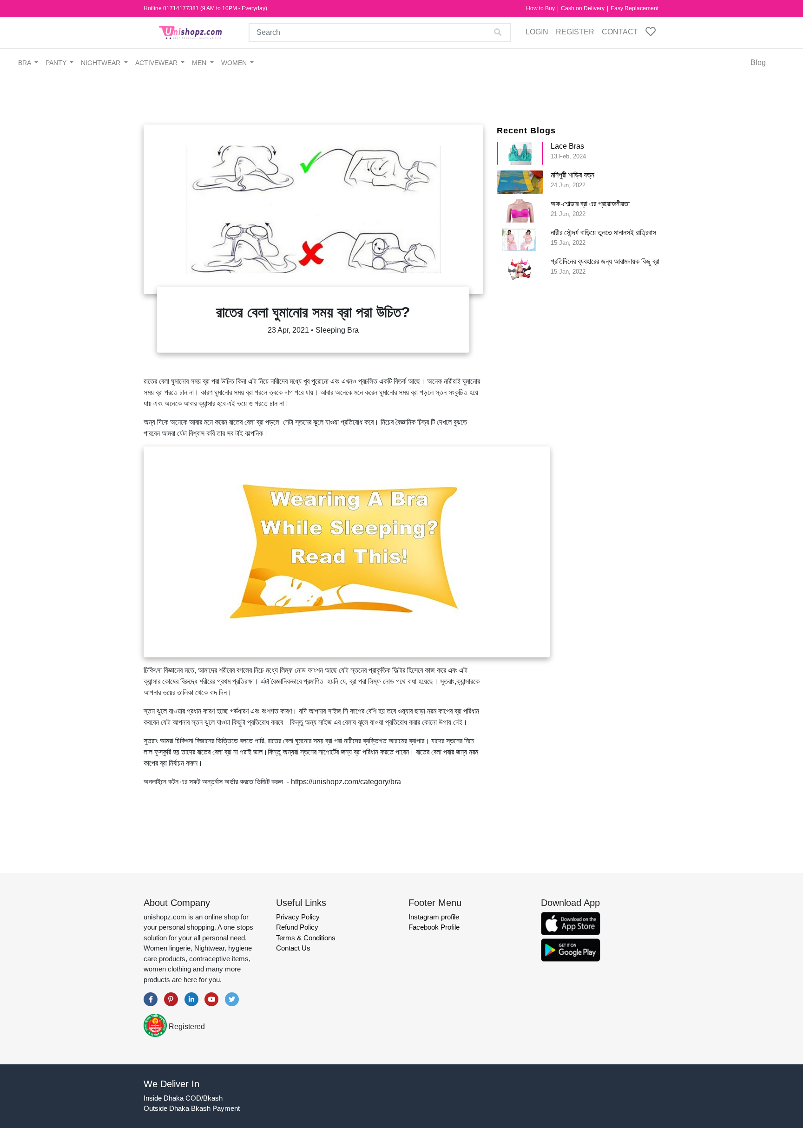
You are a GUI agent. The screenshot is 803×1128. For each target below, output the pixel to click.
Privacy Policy (298, 917)
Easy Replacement (634, 8)
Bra (25, 62)
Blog (758, 62)
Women (235, 62)
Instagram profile (433, 917)
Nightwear (101, 62)
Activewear (157, 62)
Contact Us (293, 948)
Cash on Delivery (583, 8)
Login (537, 32)
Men (200, 62)
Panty (57, 62)
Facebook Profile (434, 927)
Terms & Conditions (306, 938)
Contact (620, 32)
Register (575, 32)
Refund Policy (297, 927)
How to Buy (541, 8)
